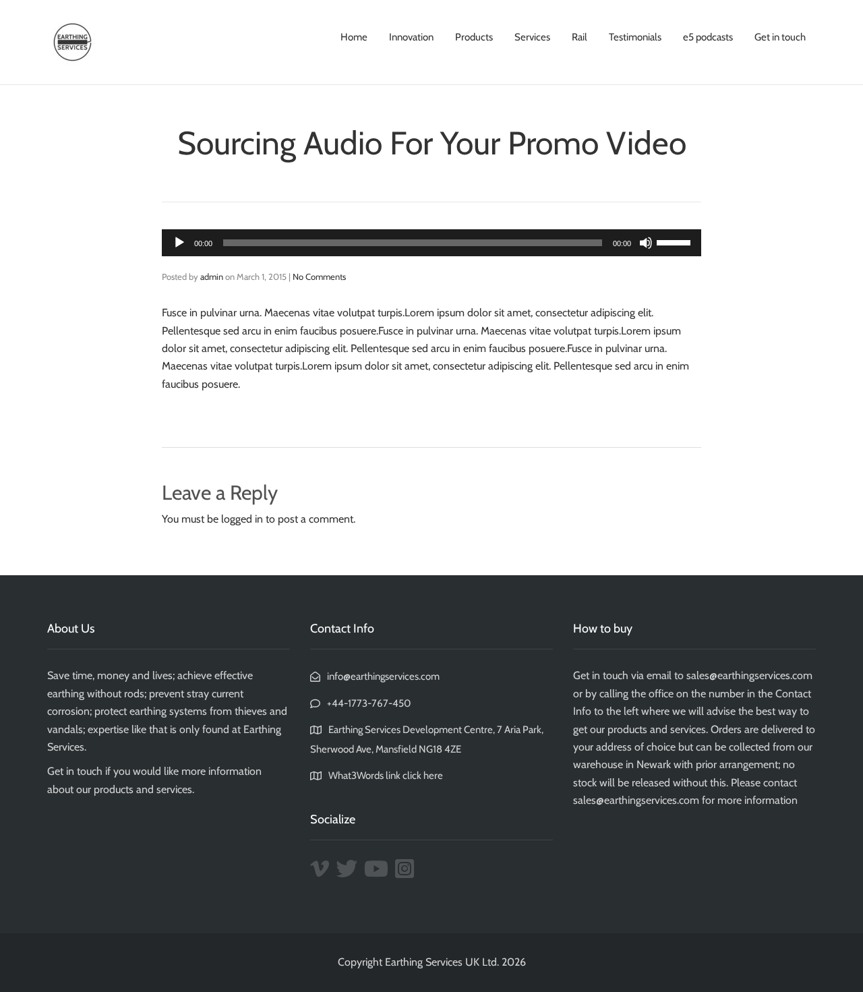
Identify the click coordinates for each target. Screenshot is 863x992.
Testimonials (635, 37)
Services (532, 37)
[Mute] (646, 243)
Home (353, 37)
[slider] (675, 241)
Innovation (411, 37)
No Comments (319, 276)
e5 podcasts (708, 37)
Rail (579, 37)
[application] (431, 242)
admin (211, 276)
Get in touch (780, 37)
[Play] (179, 243)
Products (474, 37)
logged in (242, 519)
